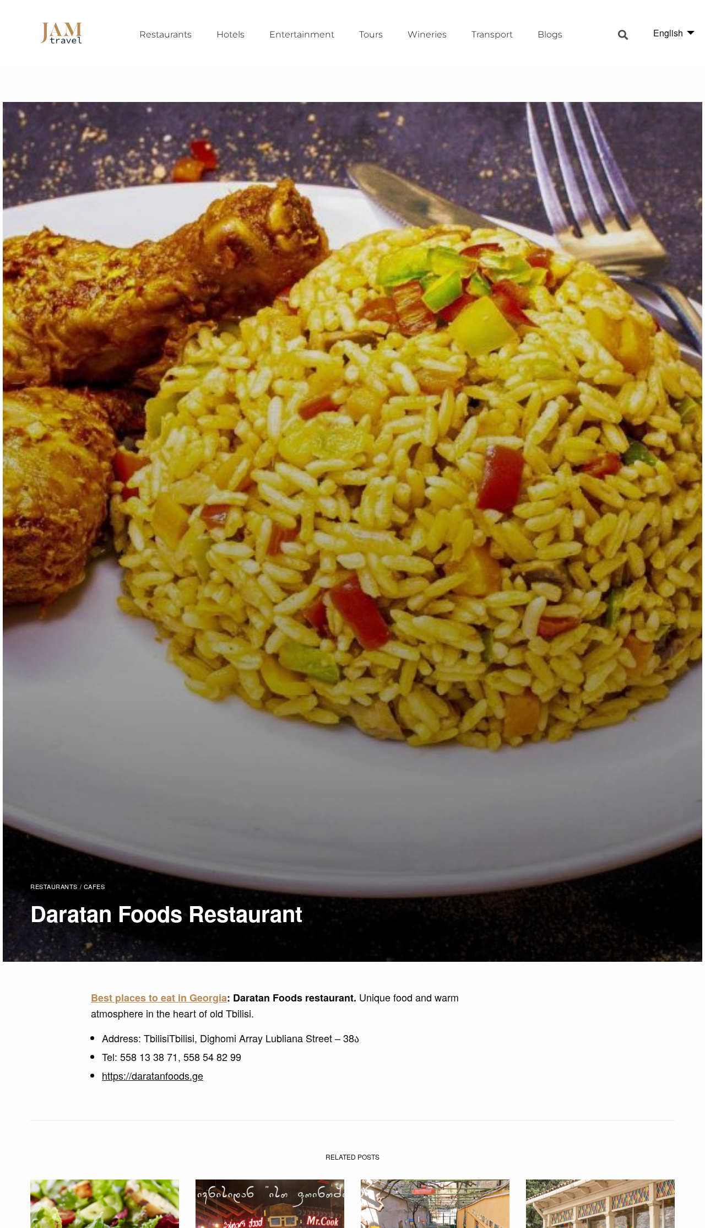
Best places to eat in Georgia (159, 997)
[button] (623, 34)
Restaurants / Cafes (67, 887)
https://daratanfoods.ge (152, 1075)
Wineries (427, 34)
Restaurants (165, 34)
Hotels (230, 34)
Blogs (550, 34)
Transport (492, 34)
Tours (371, 34)
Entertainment (301, 34)
